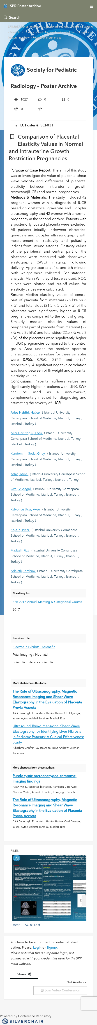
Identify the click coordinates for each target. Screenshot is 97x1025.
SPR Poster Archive (25, 6)
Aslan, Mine (19, 474)
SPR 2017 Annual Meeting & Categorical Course (38, 27)
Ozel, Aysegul (21, 489)
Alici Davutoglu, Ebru (27, 433)
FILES (14, 851)
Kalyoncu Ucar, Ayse (26, 509)
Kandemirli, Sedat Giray (28, 453)
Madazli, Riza (20, 550)
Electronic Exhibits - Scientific (34, 647)
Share (22, 974)
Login (37, 947)
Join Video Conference (62, 990)
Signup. (52, 947)
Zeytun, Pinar (20, 530)
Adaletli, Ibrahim (23, 571)
